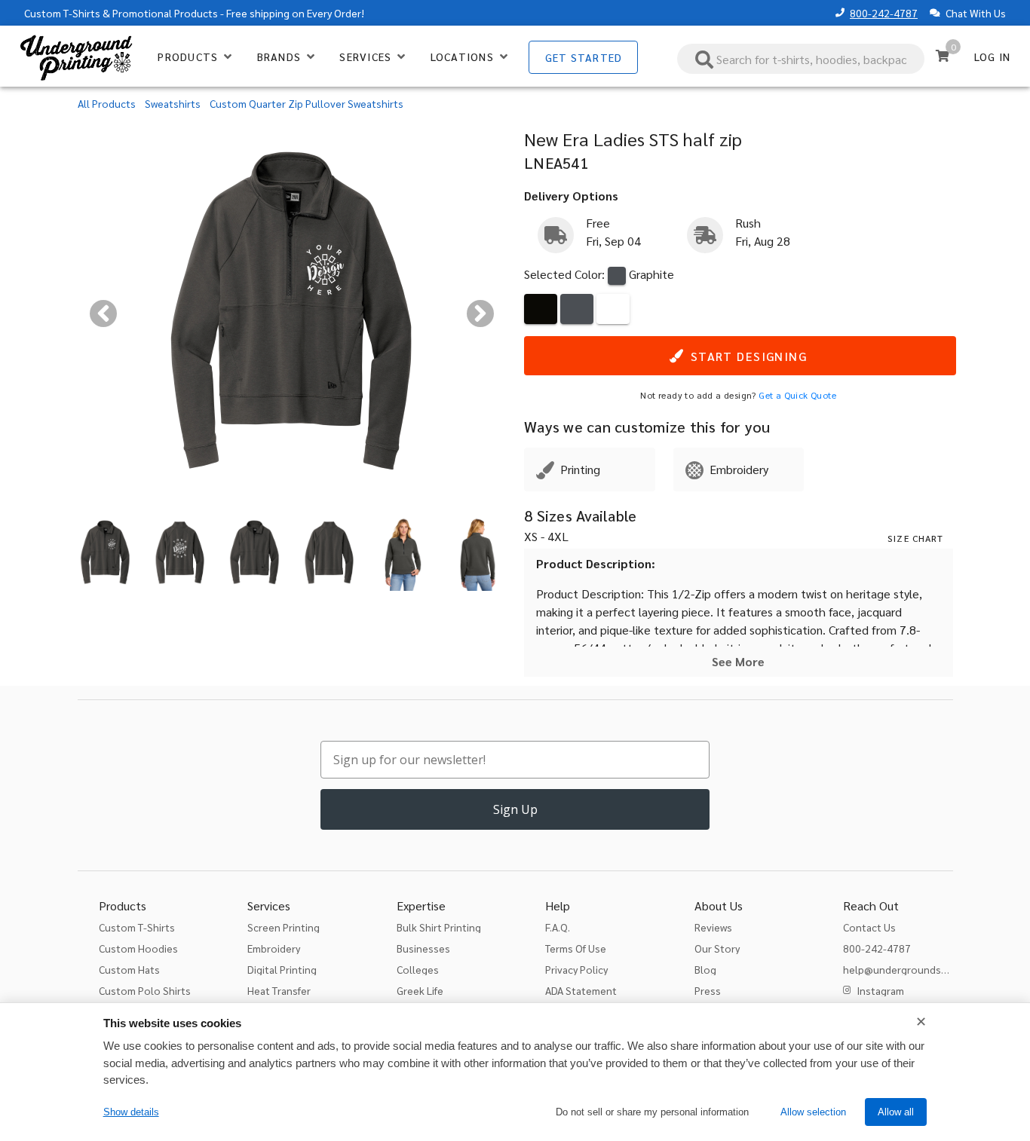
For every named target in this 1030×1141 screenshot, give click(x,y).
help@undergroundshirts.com (914, 969)
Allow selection (813, 1112)
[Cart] (942, 56)
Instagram (880, 990)
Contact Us (869, 927)
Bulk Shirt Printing (439, 927)
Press (707, 990)
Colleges (418, 969)
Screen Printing (283, 927)
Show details (131, 1112)
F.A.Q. (557, 927)
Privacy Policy (576, 969)
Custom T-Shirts (62, 13)
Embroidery (273, 948)
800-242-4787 (884, 13)
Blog (705, 969)
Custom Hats (129, 969)
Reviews (713, 927)
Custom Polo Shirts (145, 990)
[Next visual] (480, 313)
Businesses (423, 948)
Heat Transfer (279, 990)
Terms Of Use (575, 948)
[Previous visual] (103, 313)
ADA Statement (581, 990)
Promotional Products (165, 13)
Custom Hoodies (138, 948)
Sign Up (515, 809)
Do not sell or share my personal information (652, 1112)
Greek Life (420, 990)
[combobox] (801, 59)
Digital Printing (282, 969)
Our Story (717, 948)
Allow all (896, 1112)
